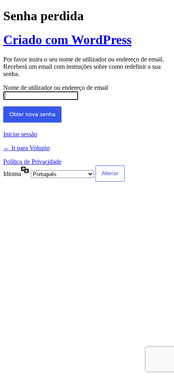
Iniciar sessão (20, 134)
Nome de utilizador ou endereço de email (55, 87)
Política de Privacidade (32, 161)
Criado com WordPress (67, 39)
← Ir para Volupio (26, 147)
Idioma (12, 173)
